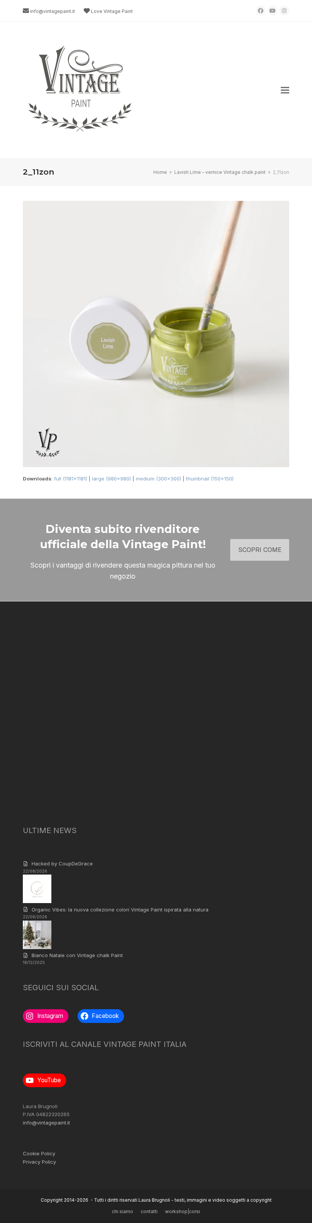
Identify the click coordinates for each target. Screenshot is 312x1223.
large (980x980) (111, 479)
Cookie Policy (39, 1153)
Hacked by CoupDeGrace (62, 863)
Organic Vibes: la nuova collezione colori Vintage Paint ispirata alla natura (120, 910)
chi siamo (122, 1211)
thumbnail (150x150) (210, 479)
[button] (285, 90)
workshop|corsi (182, 1211)
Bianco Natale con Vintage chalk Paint (77, 955)
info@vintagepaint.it (52, 11)
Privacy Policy (39, 1162)
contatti (149, 1211)
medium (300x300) (158, 479)
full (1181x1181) (70, 479)
